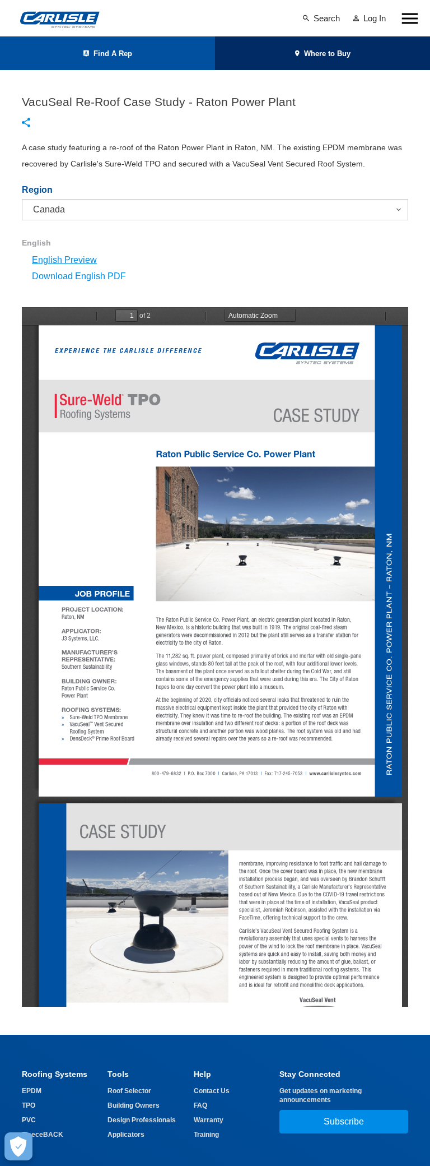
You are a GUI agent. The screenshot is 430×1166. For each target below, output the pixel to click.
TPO (28, 1105)
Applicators (126, 1135)
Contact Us (212, 1091)
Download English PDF (79, 276)
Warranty (208, 1120)
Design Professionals (142, 1120)
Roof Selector (129, 1091)
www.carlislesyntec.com (335, 772)
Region (37, 190)
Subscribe (344, 1121)
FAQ (200, 1105)
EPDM (31, 1091)
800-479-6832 (166, 773)
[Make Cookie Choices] (18, 1146)
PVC (29, 1120)
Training (206, 1135)
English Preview (64, 260)
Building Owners (134, 1105)
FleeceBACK (42, 1135)
